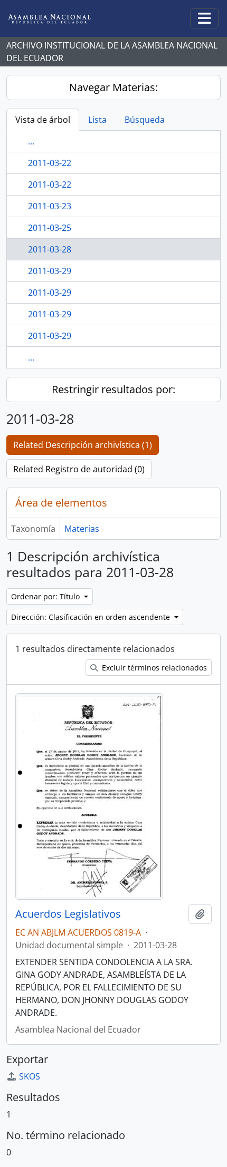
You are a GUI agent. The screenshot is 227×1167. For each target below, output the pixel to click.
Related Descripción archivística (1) (82, 445)
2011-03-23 (49, 206)
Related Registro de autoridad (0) (79, 469)
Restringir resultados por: (113, 389)
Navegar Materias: (113, 87)
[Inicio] (57, 18)
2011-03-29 (49, 271)
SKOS (29, 1076)
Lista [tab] (97, 119)
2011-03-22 (49, 163)
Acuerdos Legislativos (68, 914)
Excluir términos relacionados (153, 668)
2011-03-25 (49, 228)
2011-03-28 (49, 249)
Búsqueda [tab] (145, 119)
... (31, 141)
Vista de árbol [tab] (42, 119)
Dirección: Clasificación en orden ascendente (91, 617)
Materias (81, 528)
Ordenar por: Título (46, 596)
